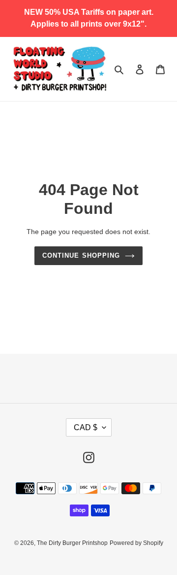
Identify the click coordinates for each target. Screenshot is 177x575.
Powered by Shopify (136, 543)
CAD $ (85, 427)
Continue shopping (81, 255)
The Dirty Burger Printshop (72, 543)
